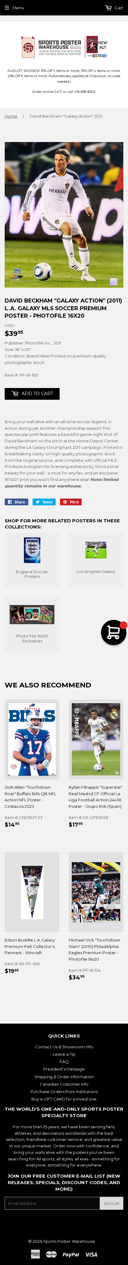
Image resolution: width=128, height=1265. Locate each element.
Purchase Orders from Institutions (64, 1091)
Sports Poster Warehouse (69, 1241)
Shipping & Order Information (64, 1076)
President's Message (64, 1069)
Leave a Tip (64, 1054)
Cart (118, 7)
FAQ (64, 1061)
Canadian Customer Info (64, 1084)
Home (11, 116)
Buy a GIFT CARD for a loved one (64, 1098)
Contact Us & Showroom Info (64, 1046)
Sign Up (111, 1203)
